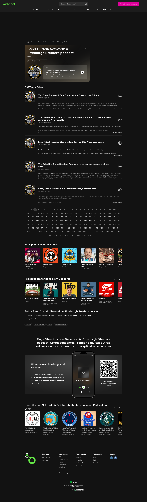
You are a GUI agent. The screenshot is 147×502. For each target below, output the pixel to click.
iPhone (95, 457)
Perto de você (78, 10)
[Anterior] (114, 243)
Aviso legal (62, 467)
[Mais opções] (86, 48)
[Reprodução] (82, 72)
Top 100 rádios (38, 10)
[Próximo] (120, 243)
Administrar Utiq (64, 470)
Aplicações (79, 460)
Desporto (31, 61)
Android (95, 463)
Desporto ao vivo (63, 10)
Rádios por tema (108, 10)
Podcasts (50, 10)
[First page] (27, 209)
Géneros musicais (92, 10)
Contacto (78, 457)
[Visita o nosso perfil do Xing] (115, 458)
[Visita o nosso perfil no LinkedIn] (111, 458)
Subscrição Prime (81, 466)
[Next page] (94, 235)
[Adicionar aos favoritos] (80, 48)
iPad (94, 460)
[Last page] (98, 235)
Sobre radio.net (46, 457)
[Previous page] (31, 209)
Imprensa (45, 460)
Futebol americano (42, 61)
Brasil (75, 482)
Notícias (50, 324)
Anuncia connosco (47, 463)
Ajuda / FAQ (79, 463)
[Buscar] (86, 4)
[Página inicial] (28, 42)
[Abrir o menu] (142, 4)
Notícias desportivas (60, 324)
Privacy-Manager (64, 473)
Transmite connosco (45, 467)
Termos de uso (63, 459)
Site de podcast (29, 319)
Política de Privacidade (62, 463)
